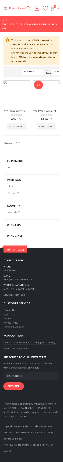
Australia (12, 212)
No (9, 167)
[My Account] (37, 8)
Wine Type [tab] (14, 225)
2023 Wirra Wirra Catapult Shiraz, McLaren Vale (46, 111)
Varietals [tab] (14, 180)
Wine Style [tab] (15, 235)
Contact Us (9, 310)
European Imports (21, 348)
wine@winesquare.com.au (18, 279)
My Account (10, 314)
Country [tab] (13, 205)
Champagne (38, 342)
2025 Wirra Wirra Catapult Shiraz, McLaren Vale (17, 111)
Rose (7, 348)
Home (3, 20)
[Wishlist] (45, 8)
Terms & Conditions (14, 326)
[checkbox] (31, 167)
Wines (7, 342)
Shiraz (11, 186)
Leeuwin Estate (21, 342)
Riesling (51, 342)
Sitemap (8, 318)
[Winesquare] (17, 8)
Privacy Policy (11, 322)
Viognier (12, 193)
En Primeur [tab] (15, 161)
